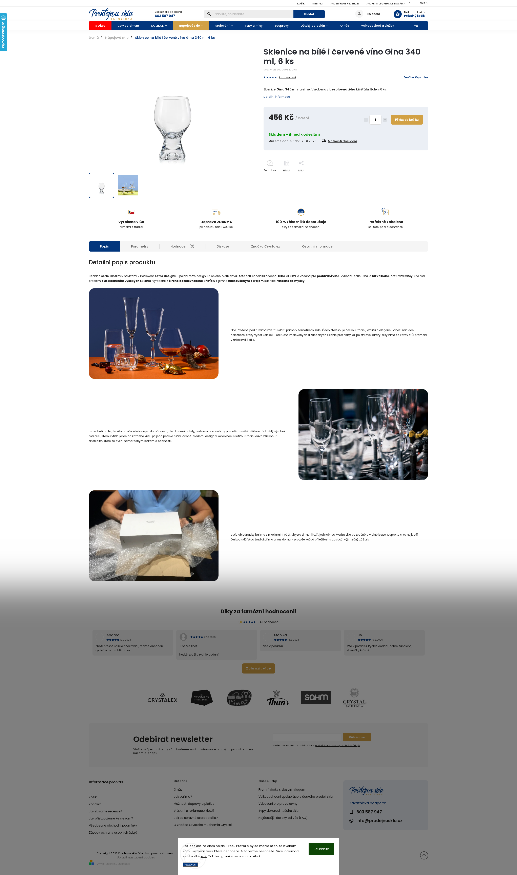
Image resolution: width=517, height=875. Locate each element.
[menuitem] (100, 25)
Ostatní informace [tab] (317, 246)
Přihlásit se (357, 737)
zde (204, 856)
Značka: (416, 77)
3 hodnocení (287, 77)
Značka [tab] (265, 246)
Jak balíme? (183, 796)
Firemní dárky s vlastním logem (281, 789)
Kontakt (318, 3)
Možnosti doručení (342, 141)
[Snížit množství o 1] (366, 120)
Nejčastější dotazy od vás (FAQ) (283, 818)
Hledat (309, 14)
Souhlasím (321, 849)
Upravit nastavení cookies (136, 857)
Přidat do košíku (407, 119)
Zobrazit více (258, 668)
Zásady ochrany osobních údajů (113, 832)
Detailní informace (277, 97)
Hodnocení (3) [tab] (182, 246)
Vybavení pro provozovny (277, 804)
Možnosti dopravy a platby (194, 804)
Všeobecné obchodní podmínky (113, 825)
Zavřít (415, 177)
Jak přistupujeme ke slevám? (385, 3)
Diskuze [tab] (223, 246)
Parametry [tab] (139, 246)
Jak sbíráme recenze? (344, 3)
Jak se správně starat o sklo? (196, 818)
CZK (422, 3)
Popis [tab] (104, 246)
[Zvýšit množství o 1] (385, 120)
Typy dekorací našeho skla (278, 811)
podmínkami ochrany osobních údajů (337, 745)
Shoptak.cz (124, 864)
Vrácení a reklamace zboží (194, 811)
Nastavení (190, 864)
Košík (301, 3)
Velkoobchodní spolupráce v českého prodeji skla (295, 796)
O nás (178, 789)
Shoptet (110, 864)
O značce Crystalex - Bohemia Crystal (203, 825)
